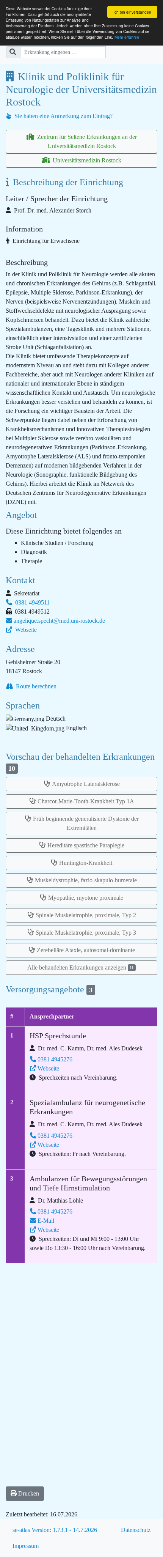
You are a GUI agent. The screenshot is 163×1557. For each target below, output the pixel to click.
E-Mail (46, 1220)
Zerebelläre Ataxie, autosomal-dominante (86, 950)
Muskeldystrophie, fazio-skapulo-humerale (86, 880)
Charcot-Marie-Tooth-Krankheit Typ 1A (86, 801)
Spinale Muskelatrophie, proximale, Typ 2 (86, 915)
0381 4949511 (32, 602)
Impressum (26, 1546)
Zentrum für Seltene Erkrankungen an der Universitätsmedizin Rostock (86, 141)
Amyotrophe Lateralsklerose (86, 784)
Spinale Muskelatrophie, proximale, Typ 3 (86, 932)
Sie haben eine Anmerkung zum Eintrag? (63, 116)
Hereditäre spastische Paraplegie (85, 845)
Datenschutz (135, 1530)
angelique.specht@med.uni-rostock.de (59, 620)
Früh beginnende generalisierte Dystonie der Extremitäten (86, 823)
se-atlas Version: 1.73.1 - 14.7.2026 (55, 1530)
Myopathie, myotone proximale (85, 897)
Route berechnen (35, 686)
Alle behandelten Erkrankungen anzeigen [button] (80, 967)
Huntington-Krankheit (85, 863)
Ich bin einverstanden (132, 12)
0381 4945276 (55, 1059)
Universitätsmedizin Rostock (86, 160)
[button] (25, 1493)
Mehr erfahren (126, 37)
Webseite (25, 630)
